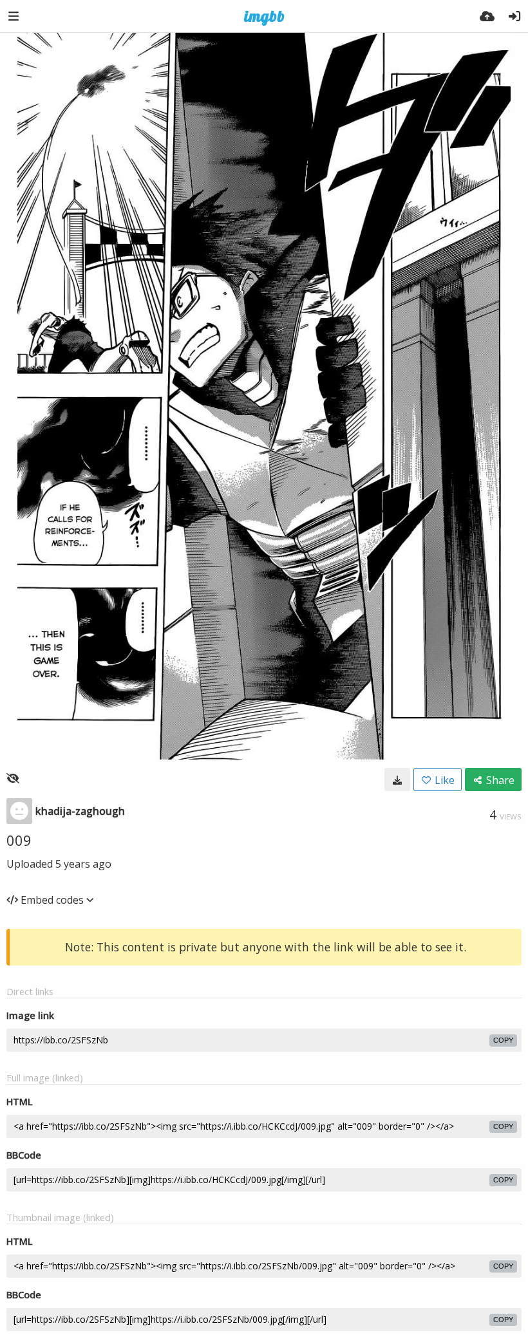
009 (19, 840)
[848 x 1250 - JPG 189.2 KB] (397, 779)
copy (503, 1040)
